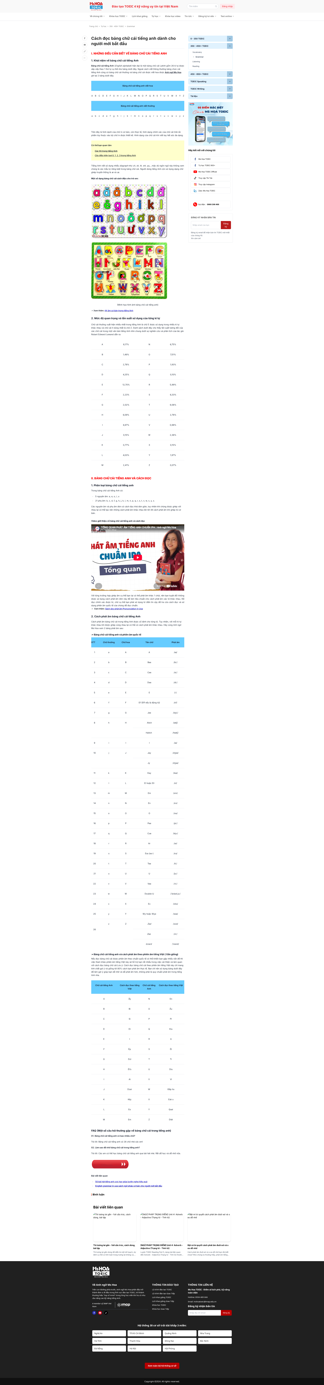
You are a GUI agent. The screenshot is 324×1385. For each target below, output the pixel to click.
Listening (196, 61)
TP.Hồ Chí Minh (137, 1333)
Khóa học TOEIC (117, 16)
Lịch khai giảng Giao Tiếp (163, 1301)
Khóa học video (172, 16)
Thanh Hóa (135, 1341)
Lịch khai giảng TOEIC (161, 1297)
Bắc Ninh (204, 1341)
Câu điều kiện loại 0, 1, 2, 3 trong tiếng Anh (115, 155)
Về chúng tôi (96, 16)
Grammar (131, 26)
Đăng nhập (227, 6)
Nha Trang (205, 1333)
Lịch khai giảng (139, 16)
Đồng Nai (169, 1341)
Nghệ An (98, 1333)
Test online (226, 16)
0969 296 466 (213, 204)
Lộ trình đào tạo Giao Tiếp (163, 1293)
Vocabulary (197, 52)
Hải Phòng (170, 1348)
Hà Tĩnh (98, 1341)
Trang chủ (93, 26)
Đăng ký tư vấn (206, 16)
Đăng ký (225, 225)
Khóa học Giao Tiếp (160, 1309)
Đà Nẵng (98, 1348)
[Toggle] (230, 38)
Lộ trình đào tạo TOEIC (162, 1289)
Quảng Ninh (170, 1333)
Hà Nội (133, 1348)
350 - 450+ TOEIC (116, 26)
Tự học (155, 16)
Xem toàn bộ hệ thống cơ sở (162, 1365)
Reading (196, 66)
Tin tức (188, 16)
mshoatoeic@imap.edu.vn (205, 1301)
